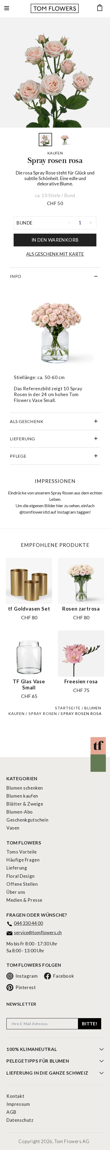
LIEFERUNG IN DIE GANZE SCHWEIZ (47, 1073)
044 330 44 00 (28, 923)
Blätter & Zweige (24, 804)
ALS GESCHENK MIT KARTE (55, 254)
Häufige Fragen (23, 860)
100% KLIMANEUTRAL (31, 1049)
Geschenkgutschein (27, 820)
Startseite (68, 708)
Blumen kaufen (22, 796)
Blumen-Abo (19, 812)
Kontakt (15, 1096)
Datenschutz (20, 1120)
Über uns (15, 892)
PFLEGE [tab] (18, 455)
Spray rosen (43, 713)
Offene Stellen (22, 884)
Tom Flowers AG (71, 1141)
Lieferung (16, 868)
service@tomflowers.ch (38, 932)
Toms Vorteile (21, 852)
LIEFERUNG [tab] (22, 438)
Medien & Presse (24, 900)
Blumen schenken (24, 788)
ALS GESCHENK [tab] (27, 421)
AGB (11, 1112)
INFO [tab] (15, 276)
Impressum (18, 1104)
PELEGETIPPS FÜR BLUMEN (37, 1061)
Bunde (25, 223)
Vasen (12, 828)
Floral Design (20, 876)
